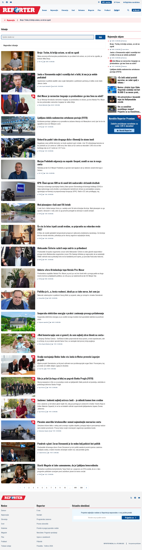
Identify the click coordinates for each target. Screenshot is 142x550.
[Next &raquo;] (86, 488)
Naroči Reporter (125, 130)
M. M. (40, 61)
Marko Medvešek (43, 105)
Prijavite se (129, 517)
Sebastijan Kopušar (44, 431)
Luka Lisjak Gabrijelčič (45, 86)
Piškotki (39, 541)
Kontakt (39, 515)
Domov (44, 10)
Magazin (91, 10)
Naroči (137, 10)
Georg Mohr (42, 298)
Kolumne (81, 10)
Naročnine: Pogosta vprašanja (47, 533)
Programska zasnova (44, 519)
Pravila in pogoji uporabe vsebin (48, 528)
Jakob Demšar (42, 452)
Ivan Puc (41, 369)
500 (81, 488)
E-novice (107, 2)
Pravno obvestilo (42, 524)
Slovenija (65, 10)
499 (75, 488)
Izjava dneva (125, 49)
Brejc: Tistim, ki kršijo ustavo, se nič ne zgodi (35, 20)
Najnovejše (54, 10)
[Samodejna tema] (99, 2)
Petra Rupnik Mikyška (44, 344)
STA (40, 127)
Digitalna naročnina (132, 2)
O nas (38, 510)
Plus (99, 10)
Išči (100, 37)
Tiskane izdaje (117, 10)
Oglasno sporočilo (43, 322)
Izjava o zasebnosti (43, 537)
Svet (73, 10)
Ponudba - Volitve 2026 (45, 546)
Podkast (107, 10)
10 (65, 488)
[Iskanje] (128, 10)
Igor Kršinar (42, 387)
